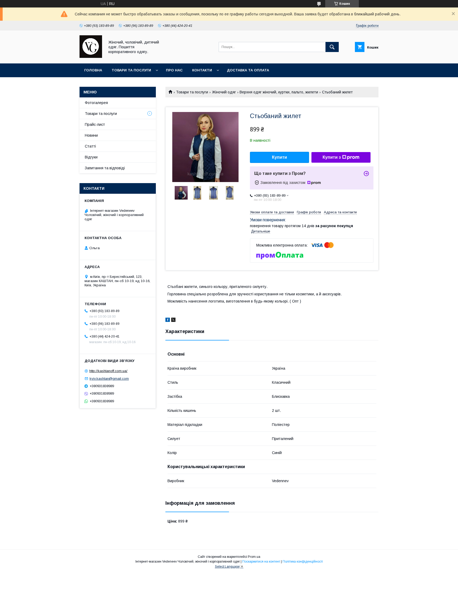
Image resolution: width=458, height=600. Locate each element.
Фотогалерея (96, 103)
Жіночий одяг (224, 92)
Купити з (332, 157)
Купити (279, 157)
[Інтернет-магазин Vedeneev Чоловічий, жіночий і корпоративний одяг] (91, 56)
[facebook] (167, 320)
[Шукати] (332, 47)
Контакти (202, 70)
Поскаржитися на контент (261, 561)
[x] (173, 320)
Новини (91, 135)
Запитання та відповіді (105, 168)
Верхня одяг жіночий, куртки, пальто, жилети (279, 92)
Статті (90, 146)
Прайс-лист (95, 124)
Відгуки (91, 157)
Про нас (174, 70)
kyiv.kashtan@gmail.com (109, 379)
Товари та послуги (131, 70)
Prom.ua (254, 557)
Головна (93, 70)
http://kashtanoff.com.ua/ (108, 371)
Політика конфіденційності (303, 561)
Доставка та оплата (248, 70)
